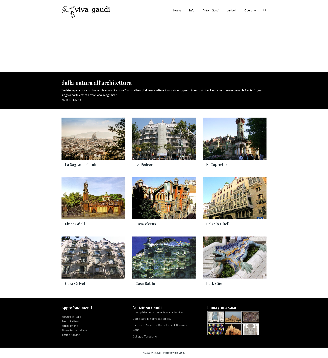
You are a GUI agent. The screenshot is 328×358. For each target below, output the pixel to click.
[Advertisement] (164, 46)
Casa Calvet (75, 283)
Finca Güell (75, 223)
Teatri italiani (70, 321)
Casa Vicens (145, 223)
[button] (254, 10)
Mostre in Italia (71, 317)
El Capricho (216, 164)
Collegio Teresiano (145, 336)
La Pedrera (145, 164)
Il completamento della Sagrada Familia (158, 312)
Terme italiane (71, 335)
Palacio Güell (217, 223)
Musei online (70, 326)
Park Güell (215, 283)
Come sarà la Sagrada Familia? (152, 319)
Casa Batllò (145, 283)
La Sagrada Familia (82, 164)
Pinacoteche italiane (74, 330)
